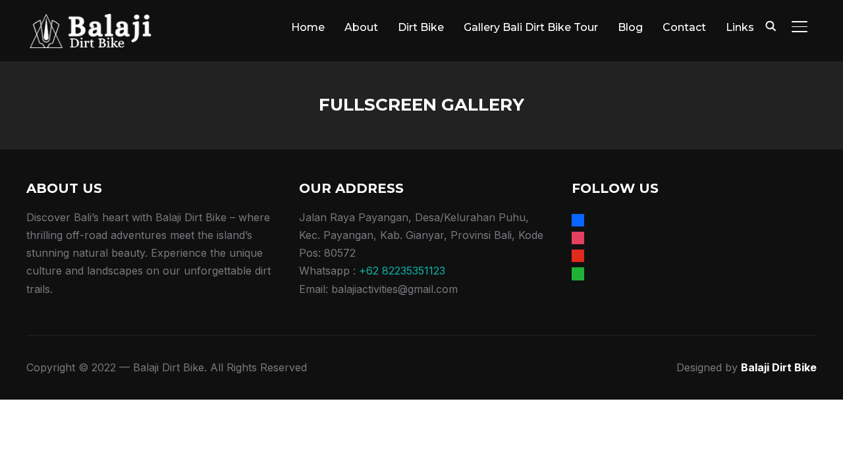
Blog (630, 27)
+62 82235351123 (402, 270)
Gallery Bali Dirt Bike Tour (531, 27)
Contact (684, 27)
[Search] (770, 25)
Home (308, 27)
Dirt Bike (421, 27)
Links (740, 27)
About (361, 27)
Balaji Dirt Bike (779, 367)
